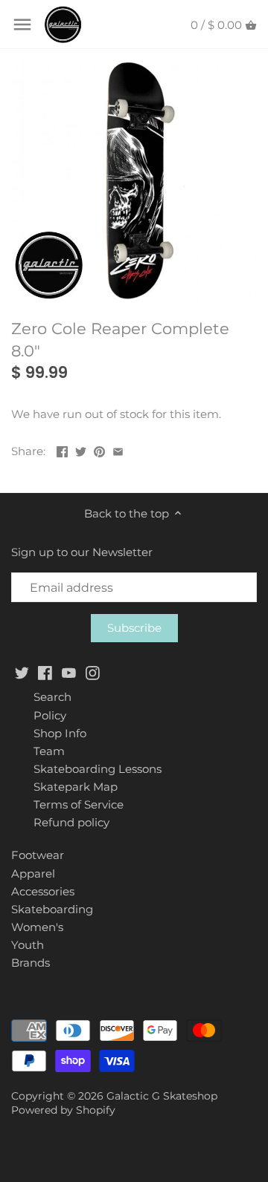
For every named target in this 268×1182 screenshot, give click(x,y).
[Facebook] (45, 671)
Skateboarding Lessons (98, 769)
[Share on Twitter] (80, 450)
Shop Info (60, 733)
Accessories (42, 891)
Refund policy (71, 822)
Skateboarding (52, 909)
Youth (27, 945)
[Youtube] (69, 671)
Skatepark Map (76, 787)
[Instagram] (93, 671)
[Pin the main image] (99, 450)
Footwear (37, 855)
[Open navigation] (22, 24)
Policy (50, 715)
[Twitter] (22, 671)
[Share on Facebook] (62, 450)
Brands (30, 963)
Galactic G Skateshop (161, 1096)
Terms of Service (79, 804)
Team (49, 751)
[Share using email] (118, 450)
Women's (37, 927)
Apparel (33, 873)
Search (52, 697)
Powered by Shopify (63, 1110)
